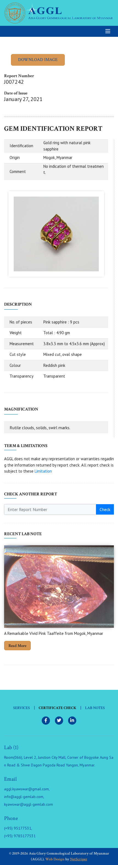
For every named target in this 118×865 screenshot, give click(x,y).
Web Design (54, 859)
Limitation (43, 471)
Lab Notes (95, 707)
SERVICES (21, 707)
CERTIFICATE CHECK (57, 707)
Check (105, 509)
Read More (17, 645)
